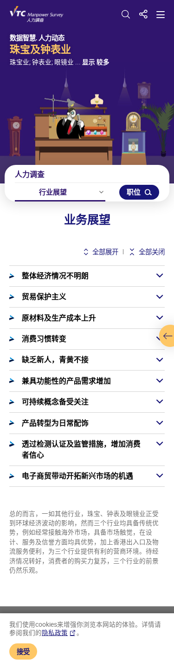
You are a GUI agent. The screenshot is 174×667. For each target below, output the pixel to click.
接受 (23, 651)
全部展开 (104, 251)
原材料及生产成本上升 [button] (59, 318)
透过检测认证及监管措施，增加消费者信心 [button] (81, 449)
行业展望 (53, 192)
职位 (134, 192)
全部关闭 (151, 251)
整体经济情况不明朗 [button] (55, 276)
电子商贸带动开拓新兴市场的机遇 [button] (77, 476)
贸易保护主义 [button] (44, 296)
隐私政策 (55, 633)
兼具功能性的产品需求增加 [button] (66, 381)
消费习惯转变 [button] (44, 339)
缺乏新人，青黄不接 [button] (55, 359)
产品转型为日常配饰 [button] (55, 423)
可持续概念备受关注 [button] (55, 401)
